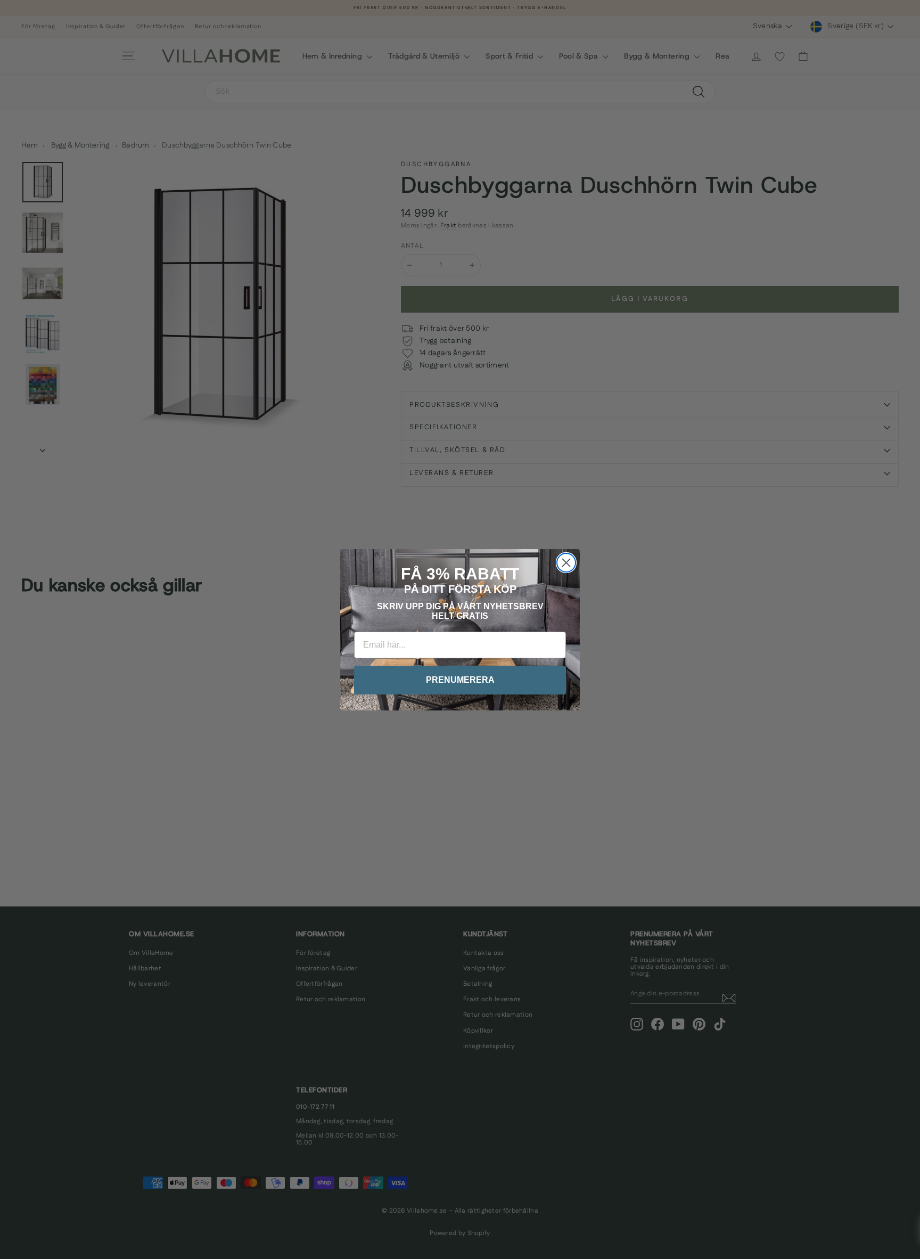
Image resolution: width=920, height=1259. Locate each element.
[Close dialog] (566, 562)
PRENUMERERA (460, 679)
